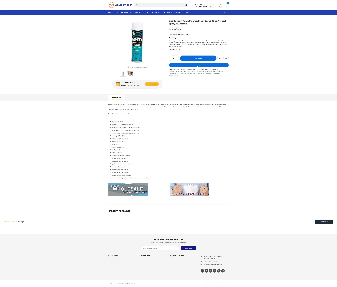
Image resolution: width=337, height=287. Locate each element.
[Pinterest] (214, 271)
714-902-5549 (135, 85)
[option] (137, 42)
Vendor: (171, 28)
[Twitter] (206, 271)
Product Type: (173, 34)
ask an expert (152, 84)
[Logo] (120, 5)
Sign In (221, 7)
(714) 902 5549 (201, 7)
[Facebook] (202, 271)
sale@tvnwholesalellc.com (214, 264)
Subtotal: (172, 50)
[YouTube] (219, 271)
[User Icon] (220, 4)
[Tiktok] (223, 271)
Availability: (172, 32)
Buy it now (199, 66)
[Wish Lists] (219, 58)
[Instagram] (210, 271)
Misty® (176, 28)
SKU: (170, 30)
